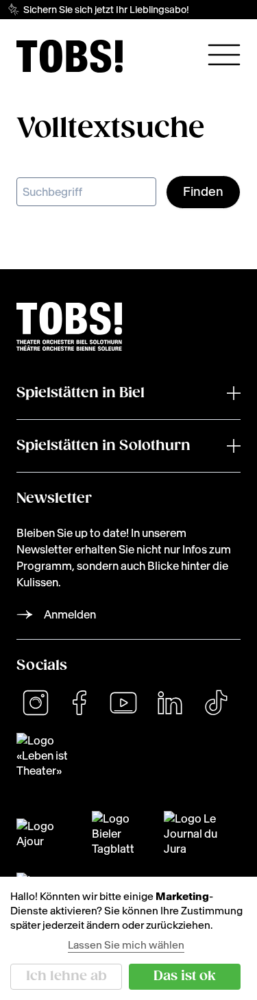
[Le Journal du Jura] (197, 833)
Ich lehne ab (66, 976)
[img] (69, 56)
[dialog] (128, 938)
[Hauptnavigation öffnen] (224, 55)
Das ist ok (185, 976)
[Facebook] (79, 703)
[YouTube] (123, 703)
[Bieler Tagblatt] (119, 833)
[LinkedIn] (170, 702)
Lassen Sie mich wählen (126, 944)
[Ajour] (45, 833)
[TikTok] (215, 702)
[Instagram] (35, 703)
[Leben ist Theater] (128, 755)
